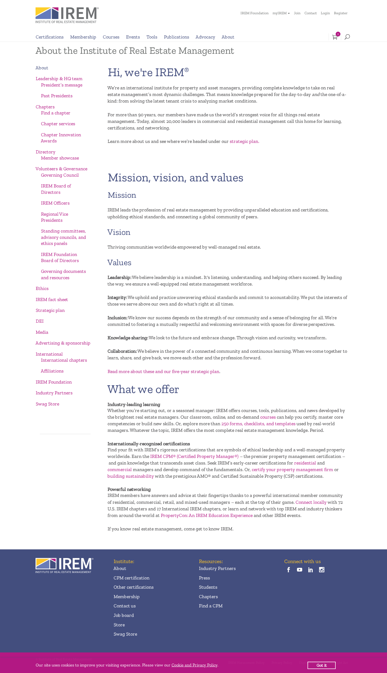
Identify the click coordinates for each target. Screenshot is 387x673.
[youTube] (299, 570)
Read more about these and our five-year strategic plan (163, 371)
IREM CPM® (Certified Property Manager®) (194, 456)
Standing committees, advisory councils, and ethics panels (63, 237)
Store (119, 625)
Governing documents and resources (63, 274)
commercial (119, 469)
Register (341, 13)
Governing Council (60, 175)
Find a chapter (55, 113)
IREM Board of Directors (56, 189)
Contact (310, 13)
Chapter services (58, 124)
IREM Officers (55, 203)
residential (305, 463)
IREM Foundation (254, 13)
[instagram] (321, 570)
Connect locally (310, 502)
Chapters (45, 107)
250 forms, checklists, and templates (258, 424)
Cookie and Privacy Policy (194, 664)
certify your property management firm (292, 469)
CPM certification (131, 578)
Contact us (124, 606)
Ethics (42, 288)
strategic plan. (244, 141)
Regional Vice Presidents (54, 217)
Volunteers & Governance (61, 169)
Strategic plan (50, 310)
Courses (111, 37)
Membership (83, 37)
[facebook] (288, 570)
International (49, 354)
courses (268, 417)
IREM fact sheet (52, 299)
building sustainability (130, 476)
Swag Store (47, 404)
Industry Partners (54, 393)
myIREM (279, 13)
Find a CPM (210, 606)
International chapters (64, 360)
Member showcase (60, 158)
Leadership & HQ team (59, 78)
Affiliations (52, 371)
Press (204, 578)
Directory (45, 152)
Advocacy (205, 37)
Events (133, 37)
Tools (151, 37)
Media (42, 332)
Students (208, 587)
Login (325, 13)
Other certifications (133, 587)
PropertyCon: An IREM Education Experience (206, 515)
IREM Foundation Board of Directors (60, 257)
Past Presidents (56, 96)
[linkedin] (310, 570)
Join (297, 13)
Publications (176, 37)
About (228, 37)
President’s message (61, 85)
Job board (123, 615)
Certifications (49, 37)
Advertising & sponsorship (63, 343)
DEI (39, 321)
